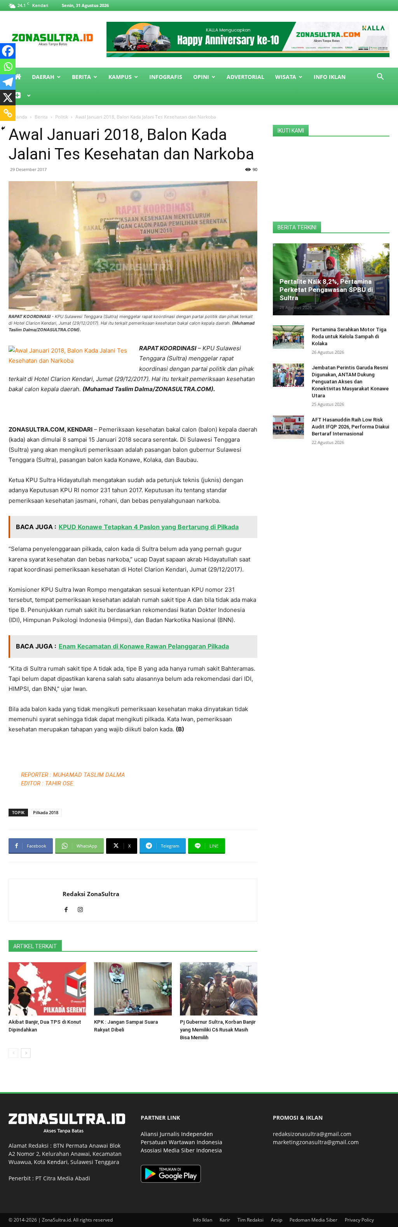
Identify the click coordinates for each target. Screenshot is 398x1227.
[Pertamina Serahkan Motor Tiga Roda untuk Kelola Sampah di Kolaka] (288, 337)
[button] (380, 77)
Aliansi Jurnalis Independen (177, 1134)
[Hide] (3, 128)
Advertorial (245, 76)
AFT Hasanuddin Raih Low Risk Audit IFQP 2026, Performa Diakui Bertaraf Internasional (350, 427)
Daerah (43, 76)
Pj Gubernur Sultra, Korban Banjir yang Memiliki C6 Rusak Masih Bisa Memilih (218, 1029)
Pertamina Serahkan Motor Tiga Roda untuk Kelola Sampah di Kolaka (349, 336)
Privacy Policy (359, 1220)
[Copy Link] (8, 113)
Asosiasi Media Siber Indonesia (181, 1150)
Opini (201, 76)
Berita (81, 76)
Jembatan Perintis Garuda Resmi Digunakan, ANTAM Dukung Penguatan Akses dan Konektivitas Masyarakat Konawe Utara (350, 382)
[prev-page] (13, 1053)
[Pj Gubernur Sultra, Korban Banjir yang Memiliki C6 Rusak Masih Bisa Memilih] (218, 989)
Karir (225, 1220)
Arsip (276, 1220)
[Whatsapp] (8, 66)
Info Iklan (330, 76)
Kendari (57, 1162)
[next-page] (26, 1053)
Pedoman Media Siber (313, 1220)
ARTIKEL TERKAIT (35, 946)
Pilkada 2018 (45, 812)
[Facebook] (8, 51)
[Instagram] (83, 910)
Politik (61, 117)
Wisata (285, 76)
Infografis (165, 76)
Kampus (120, 76)
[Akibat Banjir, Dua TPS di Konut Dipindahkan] (47, 989)
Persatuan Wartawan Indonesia (181, 1142)
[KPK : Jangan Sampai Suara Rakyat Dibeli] (132, 989)
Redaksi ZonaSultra (91, 894)
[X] (8, 97)
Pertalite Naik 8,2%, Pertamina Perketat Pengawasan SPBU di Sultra (326, 290)
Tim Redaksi (250, 1220)
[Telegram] (8, 82)
